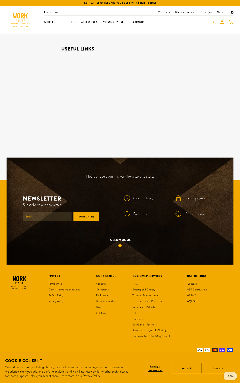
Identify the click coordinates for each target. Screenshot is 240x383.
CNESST (192, 284)
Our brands (136, 22)
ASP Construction (197, 289)
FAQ (135, 284)
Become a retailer (185, 12)
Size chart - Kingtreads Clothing (149, 330)
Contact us (164, 12)
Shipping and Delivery (143, 289)
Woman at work (113, 22)
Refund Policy (55, 295)
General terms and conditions (64, 289)
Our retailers (102, 289)
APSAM (191, 295)
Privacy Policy (91, 375)
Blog (98, 307)
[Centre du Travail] (20, 20)
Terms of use (55, 284)
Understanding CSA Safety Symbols (151, 336)
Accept (186, 368)
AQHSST (192, 301)
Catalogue (206, 12)
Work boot (51, 22)
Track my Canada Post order (147, 301)
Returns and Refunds (143, 307)
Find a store (51, 12)
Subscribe (86, 217)
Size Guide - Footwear (144, 324)
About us (101, 284)
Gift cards (137, 313)
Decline (218, 368)
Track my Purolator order (145, 295)
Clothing (70, 22)
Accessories (89, 22)
